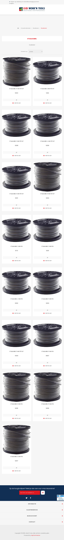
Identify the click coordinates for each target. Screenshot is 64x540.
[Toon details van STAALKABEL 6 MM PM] (47, 334)
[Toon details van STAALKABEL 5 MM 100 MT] (16, 334)
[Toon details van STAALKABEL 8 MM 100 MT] (47, 177)
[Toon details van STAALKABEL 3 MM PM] (47, 229)
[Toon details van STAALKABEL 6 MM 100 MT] (16, 177)
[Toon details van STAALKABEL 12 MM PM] (16, 439)
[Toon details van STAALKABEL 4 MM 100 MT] (47, 124)
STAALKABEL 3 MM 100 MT (16, 141)
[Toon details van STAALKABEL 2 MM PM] (16, 229)
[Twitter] (26, 498)
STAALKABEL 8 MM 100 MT (47, 194)
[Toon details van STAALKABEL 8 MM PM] (16, 387)
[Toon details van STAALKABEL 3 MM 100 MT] (16, 124)
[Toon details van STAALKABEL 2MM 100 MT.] (47, 72)
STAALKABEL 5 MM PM (47, 299)
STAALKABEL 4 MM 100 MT (47, 141)
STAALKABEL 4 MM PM (16, 299)
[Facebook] (30, 498)
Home (18, 28)
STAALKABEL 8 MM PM (16, 404)
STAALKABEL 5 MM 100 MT (16, 351)
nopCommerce (35, 535)
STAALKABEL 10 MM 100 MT (16, 89)
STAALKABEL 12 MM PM (16, 456)
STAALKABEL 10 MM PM (47, 404)
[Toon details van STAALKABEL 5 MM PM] (47, 282)
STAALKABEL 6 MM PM (48, 351)
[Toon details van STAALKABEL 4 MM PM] (16, 282)
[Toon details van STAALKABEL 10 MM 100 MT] (16, 72)
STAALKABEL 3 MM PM (47, 246)
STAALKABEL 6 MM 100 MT (16, 194)
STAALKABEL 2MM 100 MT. (47, 89)
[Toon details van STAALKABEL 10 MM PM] (47, 387)
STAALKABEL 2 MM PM (16, 246)
